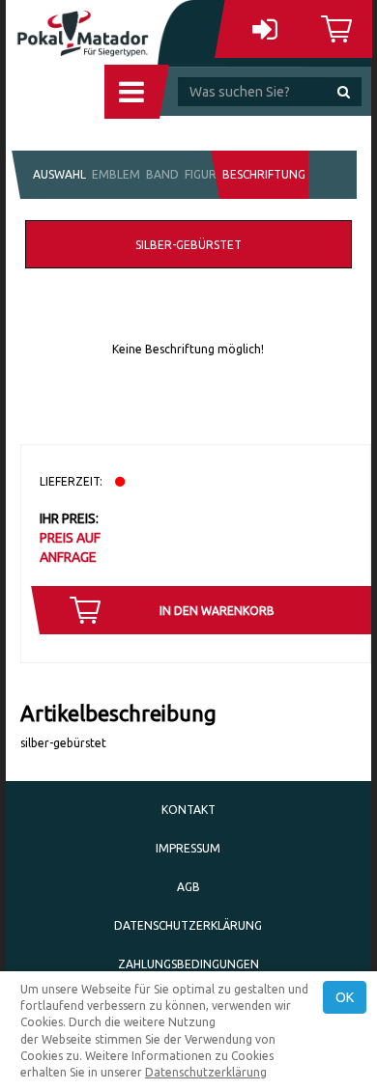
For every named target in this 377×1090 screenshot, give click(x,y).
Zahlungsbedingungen (188, 964)
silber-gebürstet (188, 244)
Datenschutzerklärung (188, 925)
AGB (188, 886)
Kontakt (188, 809)
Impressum (188, 848)
